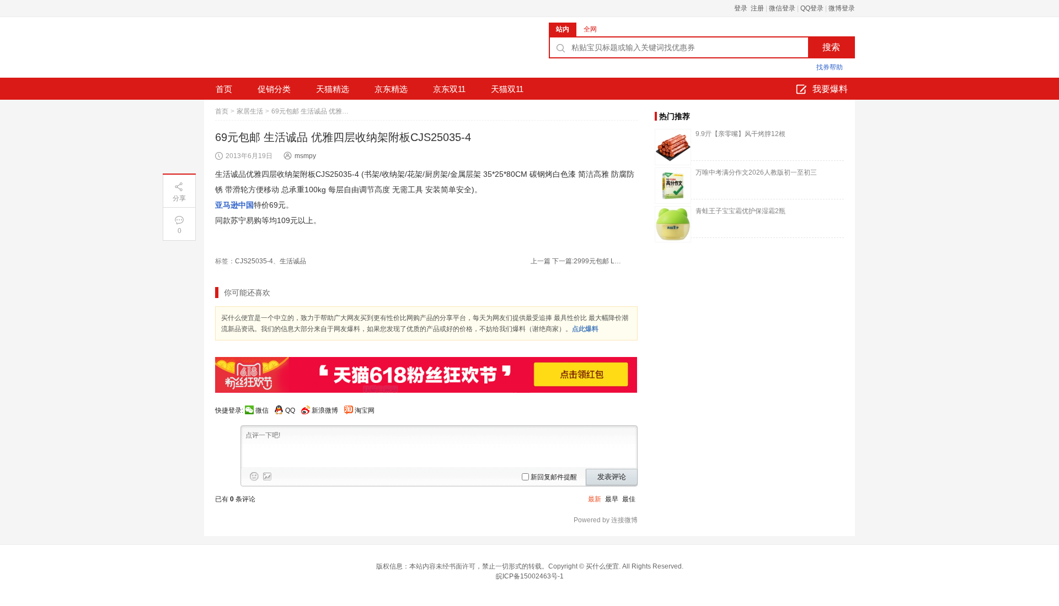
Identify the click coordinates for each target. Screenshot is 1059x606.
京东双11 (449, 89)
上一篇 (540, 261)
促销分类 (274, 89)
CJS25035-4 (254, 261)
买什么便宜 (602, 566)
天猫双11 (507, 89)
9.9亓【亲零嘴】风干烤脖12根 (740, 134)
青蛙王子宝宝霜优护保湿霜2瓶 (740, 211)
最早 (611, 499)
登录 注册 (749, 8)
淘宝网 (365, 410)
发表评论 (611, 477)
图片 (267, 476)
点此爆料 (585, 329)
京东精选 (391, 89)
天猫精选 (332, 89)
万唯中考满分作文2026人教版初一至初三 (756, 172)
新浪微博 (325, 410)
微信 (262, 410)
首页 (224, 89)
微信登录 (782, 8)
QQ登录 (811, 8)
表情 (254, 476)
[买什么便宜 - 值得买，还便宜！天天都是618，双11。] (287, 51)
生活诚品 (293, 261)
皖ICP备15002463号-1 (530, 576)
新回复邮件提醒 (554, 477)
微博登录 (841, 8)
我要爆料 (830, 89)
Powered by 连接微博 (606, 520)
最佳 (628, 499)
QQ (290, 410)
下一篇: (587, 261)
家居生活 (250, 111)
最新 (594, 499)
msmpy (305, 156)
